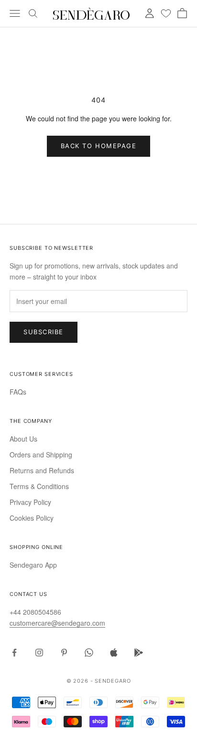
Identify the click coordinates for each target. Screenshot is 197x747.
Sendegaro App (33, 565)
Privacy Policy (30, 502)
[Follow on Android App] (138, 652)
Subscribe (43, 332)
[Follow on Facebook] (14, 652)
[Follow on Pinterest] (64, 652)
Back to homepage (99, 146)
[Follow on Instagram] (39, 652)
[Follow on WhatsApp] (89, 652)
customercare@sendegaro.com (57, 623)
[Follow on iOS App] (114, 652)
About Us (23, 439)
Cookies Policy (32, 518)
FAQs (18, 392)
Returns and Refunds (42, 470)
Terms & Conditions (39, 486)
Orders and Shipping (41, 454)
